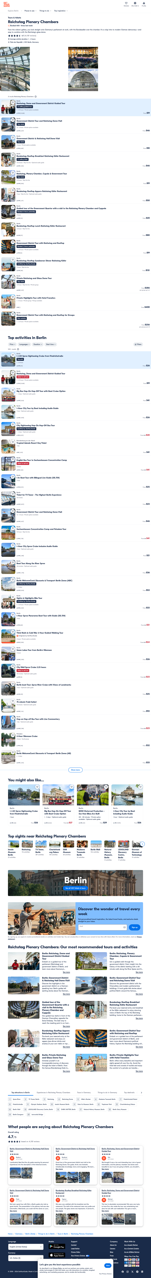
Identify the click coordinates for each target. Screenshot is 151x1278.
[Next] (142, 844)
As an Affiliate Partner (131, 1252)
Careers (112, 1248)
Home (10, 1234)
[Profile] (144, 3)
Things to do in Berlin (46, 1234)
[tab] (20, 1093)
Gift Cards (113, 1259)
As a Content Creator (131, 1248)
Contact (73, 1245)
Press (112, 1256)
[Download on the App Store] (57, 1255)
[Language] (135, 3)
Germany (19, 1234)
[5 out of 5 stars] (29, 1154)
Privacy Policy (75, 1252)
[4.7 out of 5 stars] (14, 35)
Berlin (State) (30, 1234)
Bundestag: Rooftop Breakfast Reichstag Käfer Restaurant (74, 1192)
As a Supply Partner (131, 1245)
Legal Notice (75, 1248)
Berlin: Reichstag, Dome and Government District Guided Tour (120, 1150)
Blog (111, 1252)
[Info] (36, 97)
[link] (75, 107)
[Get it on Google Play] (57, 1247)
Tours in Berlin (63, 1234)
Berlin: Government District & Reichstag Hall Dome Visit (29, 1150)
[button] (75, 107)
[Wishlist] (126, 3)
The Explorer (114, 1263)
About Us (113, 1245)
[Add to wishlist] (13, 102)
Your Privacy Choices (78, 1256)
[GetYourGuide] (7, 4)
